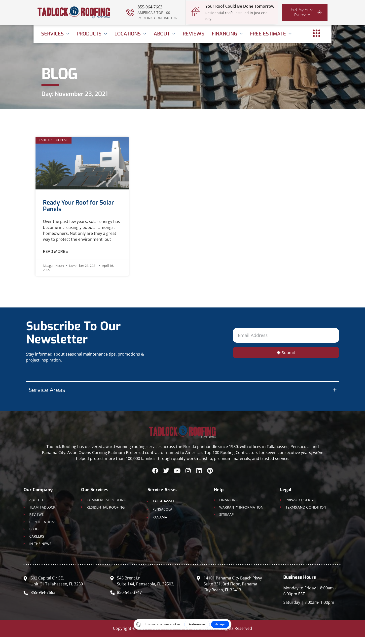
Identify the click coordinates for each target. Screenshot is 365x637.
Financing (224, 33)
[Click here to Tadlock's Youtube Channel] (177, 471)
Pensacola (162, 509)
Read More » (56, 251)
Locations (127, 33)
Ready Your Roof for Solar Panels (78, 206)
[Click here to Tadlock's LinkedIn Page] (199, 471)
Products (89, 33)
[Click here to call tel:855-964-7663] (130, 12)
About (162, 33)
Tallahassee (163, 501)
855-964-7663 (150, 7)
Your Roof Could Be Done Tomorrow (239, 6)
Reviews (193, 33)
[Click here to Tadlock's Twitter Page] (166, 471)
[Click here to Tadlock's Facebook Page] (155, 471)
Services (52, 33)
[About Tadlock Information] (316, 33)
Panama (159, 517)
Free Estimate (268, 33)
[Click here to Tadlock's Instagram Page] (188, 471)
